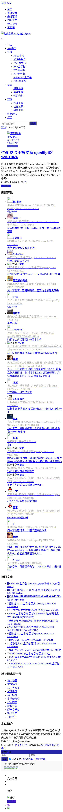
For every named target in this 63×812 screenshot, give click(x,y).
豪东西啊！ (13, 323)
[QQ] (5, 768)
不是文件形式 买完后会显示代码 (24, 485)
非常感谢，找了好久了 (19, 392)
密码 (9, 445)
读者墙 (11, 27)
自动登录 (16, 759)
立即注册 (41, 759)
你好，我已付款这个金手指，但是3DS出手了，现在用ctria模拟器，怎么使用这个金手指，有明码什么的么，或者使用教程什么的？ (34, 550)
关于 (9, 9)
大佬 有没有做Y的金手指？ (22, 248)
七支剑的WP (21, 745)
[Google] (14, 768)
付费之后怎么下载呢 (18, 261)
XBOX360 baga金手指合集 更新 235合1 (31, 653)
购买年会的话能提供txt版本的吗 (24, 339)
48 (25, 182)
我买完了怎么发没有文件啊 (22, 501)
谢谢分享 (12, 211)
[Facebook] (8, 768)
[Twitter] (11, 768)
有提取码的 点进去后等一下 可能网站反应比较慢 (33, 274)
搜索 (33, 123)
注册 (3, 3)
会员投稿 (12, 24)
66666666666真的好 (17, 517)
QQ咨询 (11, 801)
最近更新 (12, 16)
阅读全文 (6, 186)
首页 (3, 127)
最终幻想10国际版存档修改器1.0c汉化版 (31, 640)
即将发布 (12, 20)
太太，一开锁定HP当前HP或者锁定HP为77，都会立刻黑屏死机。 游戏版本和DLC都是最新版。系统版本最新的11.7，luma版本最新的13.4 (34, 372)
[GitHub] (17, 768)
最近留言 (12, 13)
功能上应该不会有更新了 (20, 471)
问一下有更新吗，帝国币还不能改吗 (26, 530)
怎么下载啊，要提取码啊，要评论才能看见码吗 (33, 290)
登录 (9, 3)
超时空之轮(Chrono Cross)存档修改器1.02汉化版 (35, 650)
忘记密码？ (28, 759)
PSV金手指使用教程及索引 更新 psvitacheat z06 (34, 610)
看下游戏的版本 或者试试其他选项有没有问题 (32, 353)
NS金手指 (12, 146)
